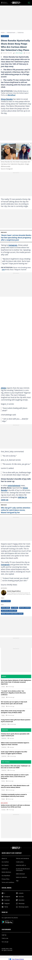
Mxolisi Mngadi (19, 53)
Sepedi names (5, 607)
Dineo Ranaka (7, 99)
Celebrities (20, 32)
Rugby (3, 715)
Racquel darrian (25, 607)
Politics (3, 686)
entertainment (14, 485)
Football (3, 809)
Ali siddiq (15, 607)
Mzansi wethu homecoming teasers (12, 613)
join (3, 269)
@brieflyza (11, 95)
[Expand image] (30, 144)
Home (3, 32)
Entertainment (11, 32)
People (3, 697)
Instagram (12, 245)
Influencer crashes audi (9, 610)
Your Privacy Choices (18, 959)
